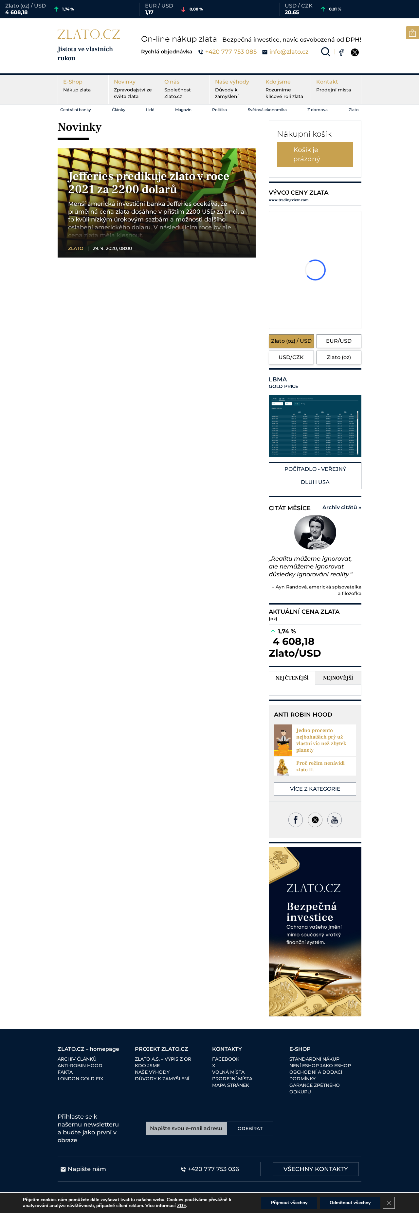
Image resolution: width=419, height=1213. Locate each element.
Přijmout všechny (289, 1203)
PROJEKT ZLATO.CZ (161, 1049)
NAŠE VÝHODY (152, 1072)
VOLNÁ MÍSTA (228, 1072)
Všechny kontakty (315, 1169)
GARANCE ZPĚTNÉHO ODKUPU (314, 1088)
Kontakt (333, 86)
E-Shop (77, 86)
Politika (219, 109)
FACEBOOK (225, 1059)
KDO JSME (147, 1066)
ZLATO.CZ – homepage (88, 1049)
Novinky (133, 89)
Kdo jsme (284, 89)
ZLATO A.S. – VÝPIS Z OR (163, 1059)
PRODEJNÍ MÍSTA (232, 1079)
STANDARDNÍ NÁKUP (314, 1059)
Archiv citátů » (341, 507)
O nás (177, 89)
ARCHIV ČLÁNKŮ (77, 1059)
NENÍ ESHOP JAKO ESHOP (320, 1066)
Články (118, 109)
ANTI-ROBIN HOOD (80, 1066)
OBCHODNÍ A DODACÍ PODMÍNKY (315, 1075)
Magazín (183, 109)
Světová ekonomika (267, 109)
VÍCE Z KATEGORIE (315, 789)
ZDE (181, 1206)
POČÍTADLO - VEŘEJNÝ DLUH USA (315, 475)
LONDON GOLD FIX (80, 1079)
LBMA (283, 382)
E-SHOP (300, 1049)
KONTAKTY (227, 1049)
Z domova (317, 109)
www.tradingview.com (289, 200)
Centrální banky (75, 109)
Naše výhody (232, 89)
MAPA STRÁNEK (230, 1085)
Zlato (354, 109)
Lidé (150, 109)
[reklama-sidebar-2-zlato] (315, 931)
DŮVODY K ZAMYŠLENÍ (162, 1079)
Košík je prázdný (306, 154)
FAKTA (65, 1072)
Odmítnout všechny (350, 1203)
